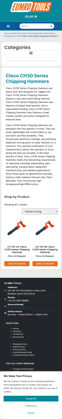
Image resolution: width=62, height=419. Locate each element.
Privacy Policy (19, 349)
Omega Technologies (23, 369)
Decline (31, 413)
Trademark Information (24, 355)
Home (7, 33)
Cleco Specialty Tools (38, 33)
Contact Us (18, 334)
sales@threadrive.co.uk (20, 307)
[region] (31, 395)
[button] (8, 26)
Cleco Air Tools (19, 33)
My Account (18, 337)
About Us (17, 331)
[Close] (59, 373)
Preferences (31, 406)
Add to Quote (17, 263)
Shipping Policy (20, 344)
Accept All (31, 398)
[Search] (51, 26)
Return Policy (19, 347)
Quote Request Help (22, 352)
